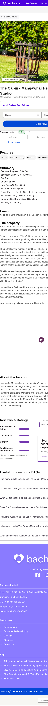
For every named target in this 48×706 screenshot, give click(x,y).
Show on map (14, 142)
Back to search (11, 17)
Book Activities (31, 3)
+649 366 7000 (20, 611)
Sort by (45, 420)
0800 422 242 (22, 606)
